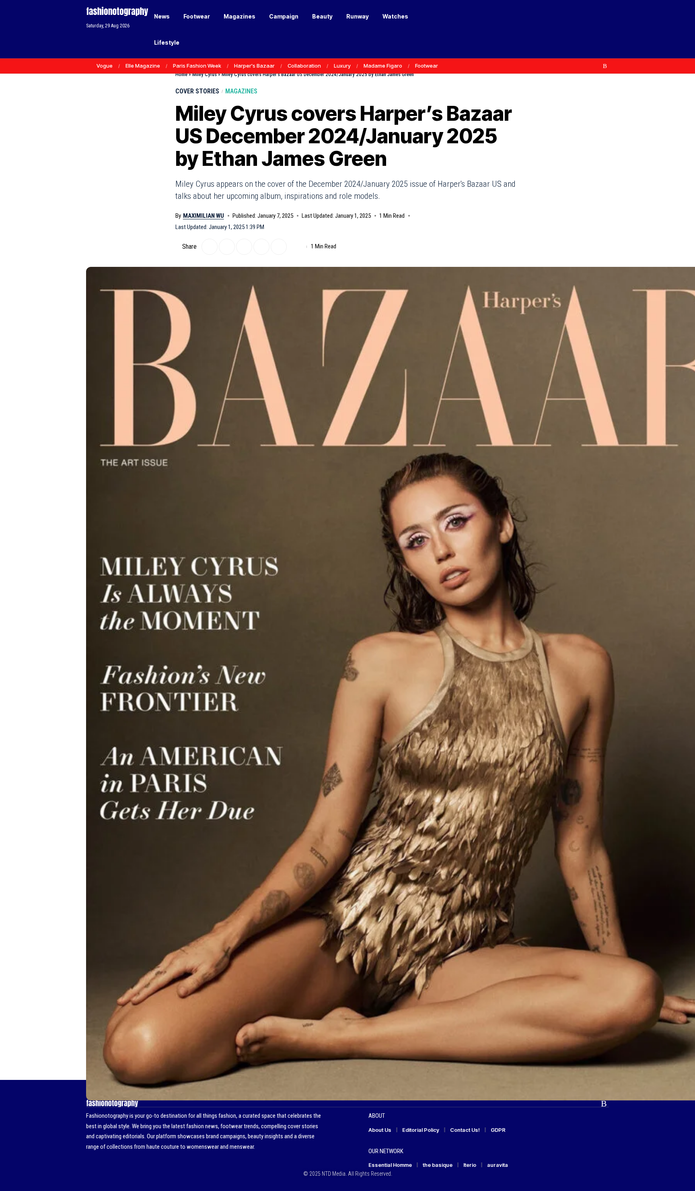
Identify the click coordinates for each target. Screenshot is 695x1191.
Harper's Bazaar (254, 65)
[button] (588, 29)
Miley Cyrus (204, 74)
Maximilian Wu (203, 215)
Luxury (342, 65)
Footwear (426, 65)
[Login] (572, 29)
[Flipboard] (596, 66)
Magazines (241, 91)
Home (181, 74)
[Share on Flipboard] (227, 247)
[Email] (244, 247)
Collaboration (304, 65)
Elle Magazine (142, 65)
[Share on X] (210, 247)
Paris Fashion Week (197, 65)
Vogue (105, 65)
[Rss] (605, 66)
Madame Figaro (383, 65)
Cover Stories (197, 91)
